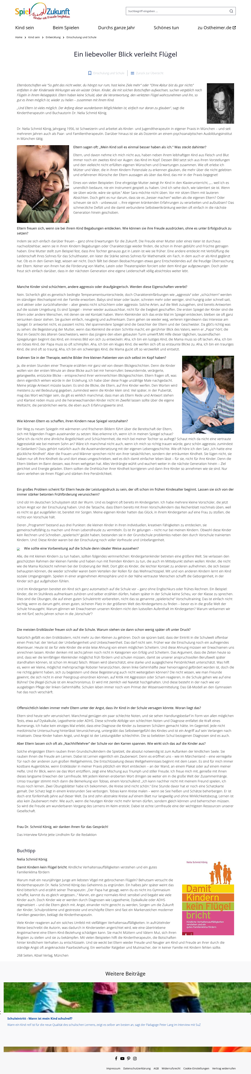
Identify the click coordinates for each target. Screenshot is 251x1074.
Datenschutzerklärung (137, 1068)
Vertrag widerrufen (224, 1068)
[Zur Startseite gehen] (42, 11)
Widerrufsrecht (171, 1068)
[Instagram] (135, 1059)
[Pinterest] (129, 1059)
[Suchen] (231, 11)
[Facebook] (116, 1059)
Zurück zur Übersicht (149, 73)
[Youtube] (122, 1059)
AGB (156, 1068)
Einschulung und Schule (108, 73)
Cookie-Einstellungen (196, 1068)
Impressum (113, 1068)
